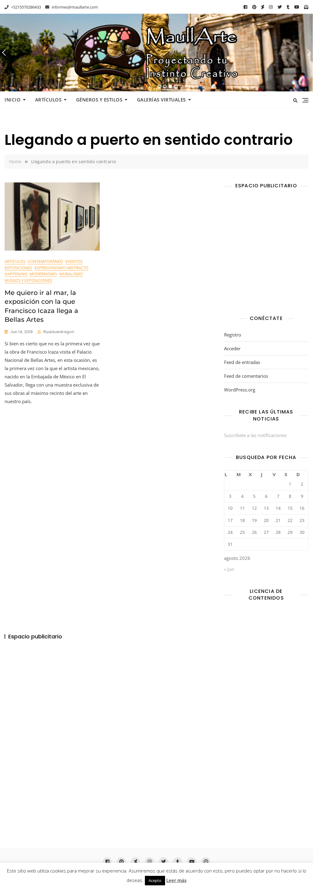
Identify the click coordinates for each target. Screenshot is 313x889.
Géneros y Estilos (99, 100)
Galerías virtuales (161, 100)
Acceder (232, 348)
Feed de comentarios (246, 376)
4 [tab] (176, 86)
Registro (232, 335)
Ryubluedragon (58, 332)
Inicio (12, 100)
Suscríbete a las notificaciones (255, 435)
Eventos (74, 261)
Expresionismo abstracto (61, 267)
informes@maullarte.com (74, 7)
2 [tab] (165, 86)
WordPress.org (239, 390)
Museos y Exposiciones (28, 280)
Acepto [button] (155, 880)
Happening (16, 274)
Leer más (176, 880)
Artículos (48, 100)
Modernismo (43, 274)
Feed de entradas (242, 362)
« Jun (229, 569)
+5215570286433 (25, 7)
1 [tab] (159, 86)
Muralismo (71, 274)
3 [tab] (170, 86)
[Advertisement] (268, 253)
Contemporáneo (45, 261)
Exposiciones (18, 267)
